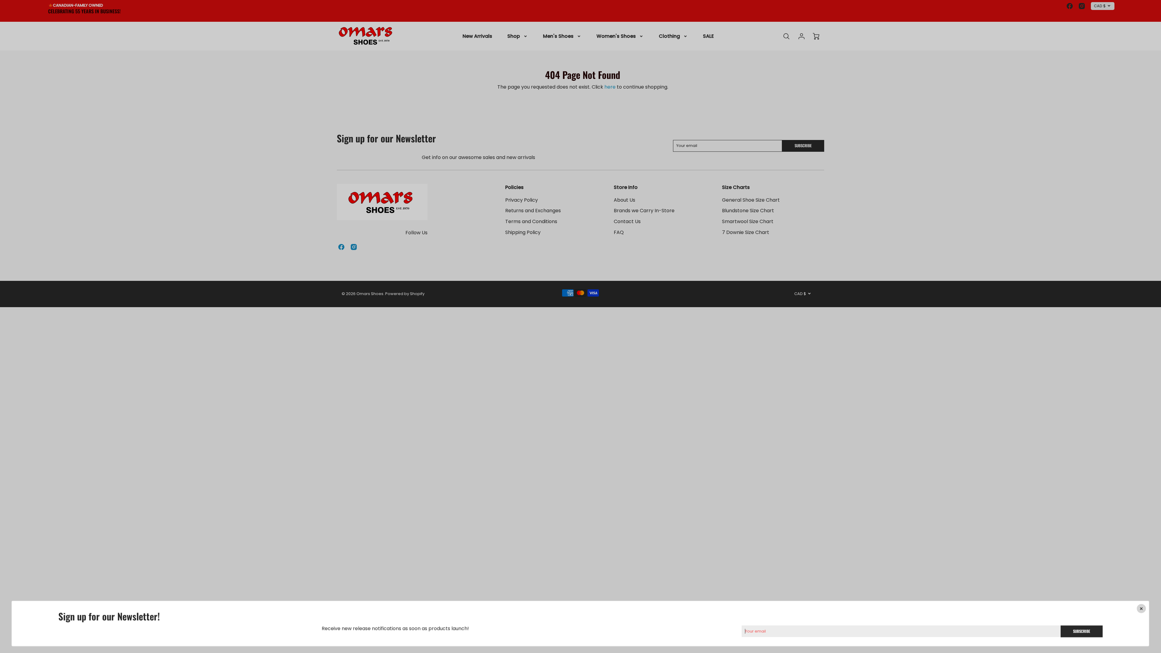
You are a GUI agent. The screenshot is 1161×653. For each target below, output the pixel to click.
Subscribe (1081, 631)
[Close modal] (1141, 608)
